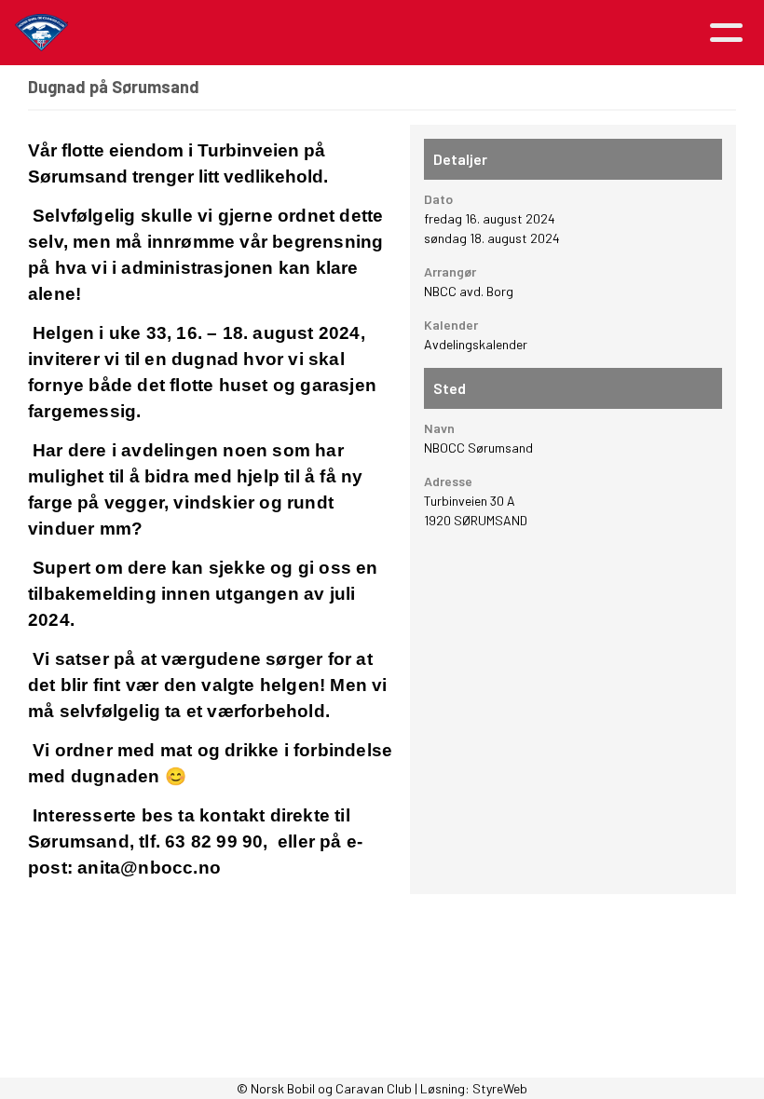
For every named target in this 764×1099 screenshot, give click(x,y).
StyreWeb (499, 1088)
